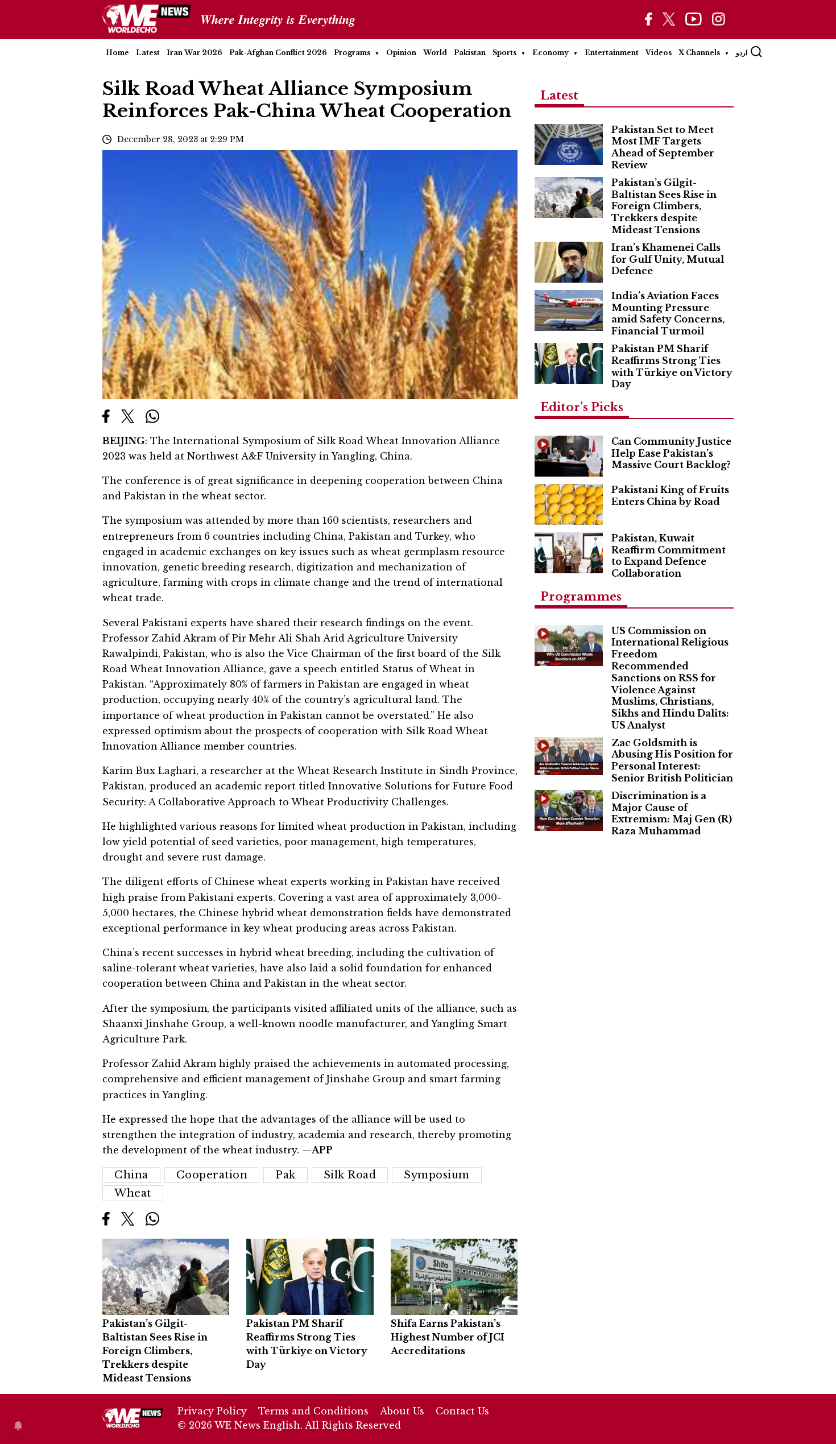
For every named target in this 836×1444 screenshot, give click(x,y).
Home (117, 52)
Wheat (132, 1193)
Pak (285, 1175)
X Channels (699, 52)
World (435, 52)
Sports (504, 52)
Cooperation (212, 1175)
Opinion (401, 52)
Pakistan (470, 52)
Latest (148, 52)
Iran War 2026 (194, 52)
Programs (352, 52)
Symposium (437, 1175)
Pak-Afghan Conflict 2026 (278, 52)
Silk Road (350, 1175)
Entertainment (612, 52)
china (131, 1175)
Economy (550, 52)
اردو (741, 52)
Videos (658, 52)
